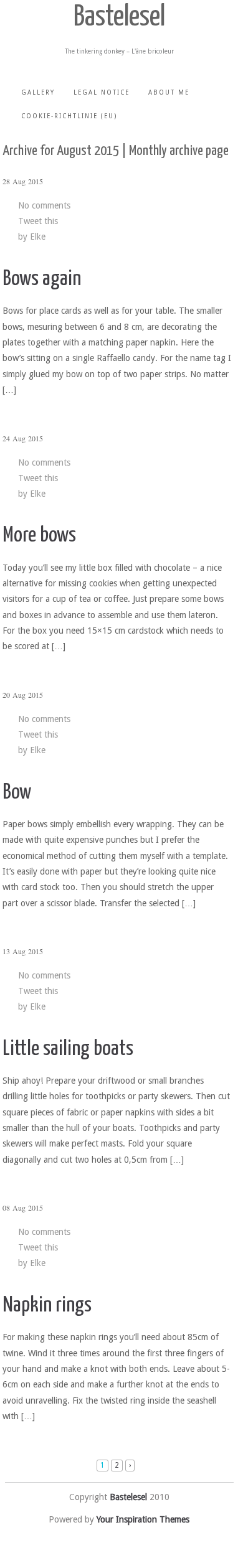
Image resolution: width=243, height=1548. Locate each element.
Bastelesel (119, 18)
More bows (39, 535)
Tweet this (38, 221)
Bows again (41, 279)
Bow (16, 792)
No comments (44, 205)
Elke (37, 237)
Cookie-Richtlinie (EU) (69, 116)
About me (168, 92)
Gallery (38, 92)
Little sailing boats (67, 1049)
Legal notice (102, 92)
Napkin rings (47, 1305)
